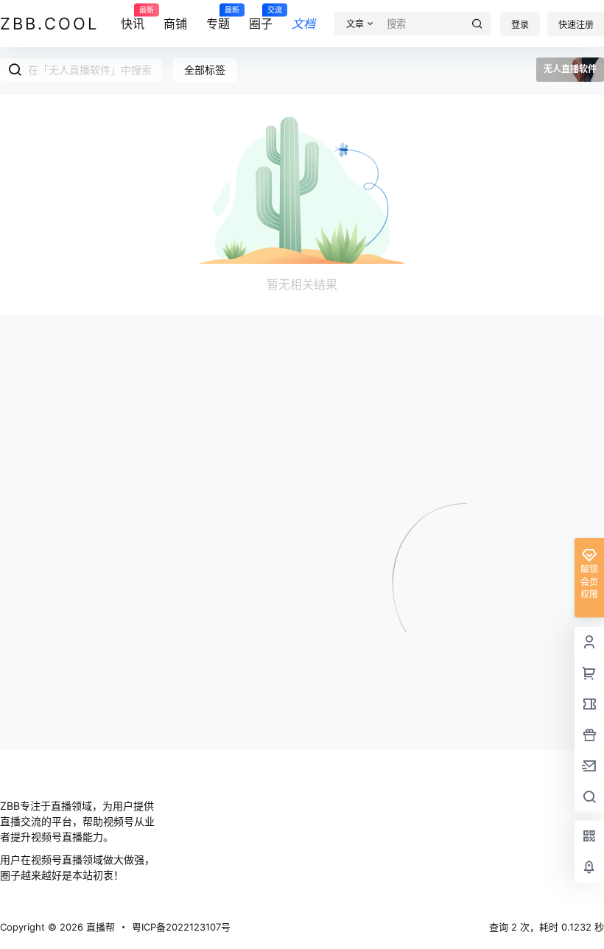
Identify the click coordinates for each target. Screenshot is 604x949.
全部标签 (204, 69)
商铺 (175, 23)
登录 (520, 24)
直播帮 (99, 927)
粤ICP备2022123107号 (181, 927)
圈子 (261, 18)
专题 (218, 18)
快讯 (132, 18)
